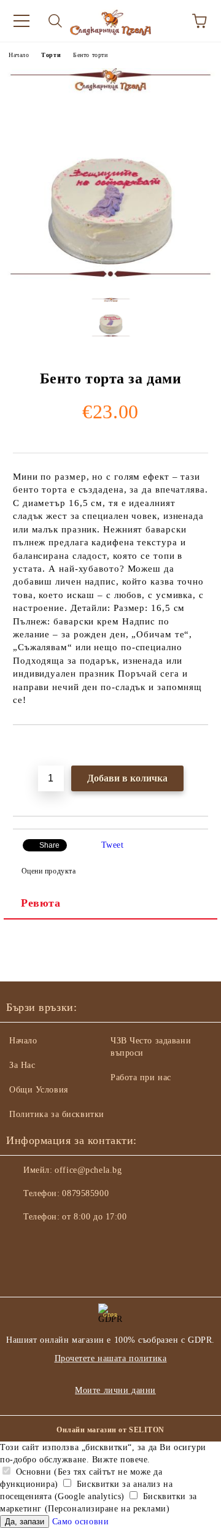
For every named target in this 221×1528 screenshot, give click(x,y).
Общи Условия (38, 1089)
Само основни (80, 1521)
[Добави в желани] (199, 746)
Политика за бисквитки (56, 1114)
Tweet (112, 845)
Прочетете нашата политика (111, 1358)
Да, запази (24, 1521)
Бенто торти (90, 55)
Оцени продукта (48, 871)
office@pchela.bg (88, 1170)
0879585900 (85, 1193)
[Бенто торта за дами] (110, 278)
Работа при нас (140, 1077)
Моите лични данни (115, 1390)
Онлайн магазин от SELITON (110, 1430)
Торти (51, 55)
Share (49, 845)
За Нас (22, 1065)
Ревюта (40, 903)
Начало (19, 55)
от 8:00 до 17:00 (94, 1216)
